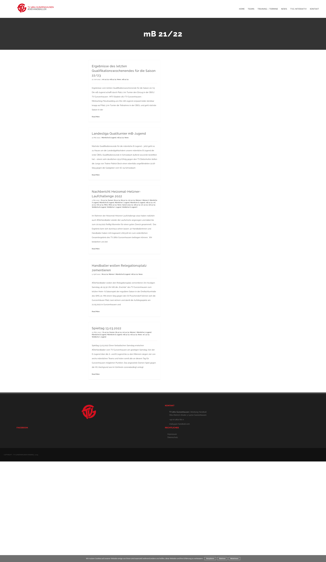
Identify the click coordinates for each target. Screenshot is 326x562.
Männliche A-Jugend (144, 332)
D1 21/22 (104, 200)
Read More (96, 117)
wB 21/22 (125, 79)
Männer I (139, 200)
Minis (106, 205)
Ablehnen (222, 558)
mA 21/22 (105, 79)
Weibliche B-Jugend (99, 207)
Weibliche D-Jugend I (129, 207)
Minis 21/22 (113, 205)
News (119, 79)
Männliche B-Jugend (109, 138)
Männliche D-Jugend (137, 202)
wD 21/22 (151, 205)
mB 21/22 (113, 79)
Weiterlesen (234, 558)
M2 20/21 (124, 200)
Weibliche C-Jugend (114, 207)
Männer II (145, 200)
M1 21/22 (117, 200)
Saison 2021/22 (127, 205)
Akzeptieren (210, 558)
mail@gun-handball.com (179, 424)
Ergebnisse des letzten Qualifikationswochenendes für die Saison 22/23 (124, 70)
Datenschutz (172, 437)
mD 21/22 (100, 205)
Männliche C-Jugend (122, 202)
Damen (110, 200)
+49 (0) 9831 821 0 (176, 419)
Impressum (172, 434)
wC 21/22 (144, 205)
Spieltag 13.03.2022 (106, 328)
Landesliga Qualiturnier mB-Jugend (119, 133)
